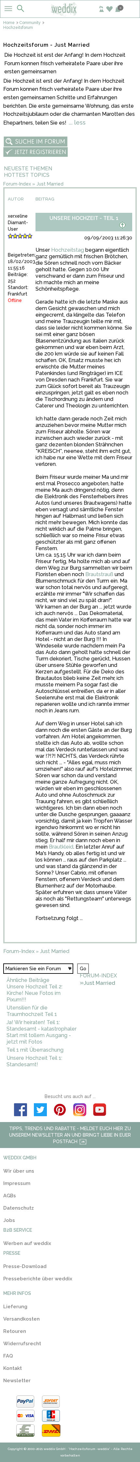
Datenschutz (18, 1208)
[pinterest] (60, 1110)
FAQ (8, 1356)
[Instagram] (80, 1110)
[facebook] (20, 1110)
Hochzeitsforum (18, 28)
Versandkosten (21, 1319)
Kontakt (12, 1368)
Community (30, 22)
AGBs (9, 1196)
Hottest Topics (26, 175)
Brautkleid (61, 847)
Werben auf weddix (27, 1243)
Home (9, 22)
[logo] (70, 14)
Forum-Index (17, 184)
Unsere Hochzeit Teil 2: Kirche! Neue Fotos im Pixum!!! (35, 993)
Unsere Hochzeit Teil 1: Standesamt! (34, 1061)
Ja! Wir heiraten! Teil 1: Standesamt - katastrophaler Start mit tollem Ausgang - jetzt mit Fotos (42, 1032)
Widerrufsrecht (22, 1344)
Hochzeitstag (67, 250)
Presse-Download (25, 1266)
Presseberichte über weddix (37, 1279)
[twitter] (40, 1110)
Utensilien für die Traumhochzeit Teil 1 (32, 1011)
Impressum (16, 1183)
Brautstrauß (99, 574)
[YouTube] (100, 1110)
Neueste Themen (28, 168)
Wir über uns (18, 1171)
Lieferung (15, 1307)
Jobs (9, 1220)
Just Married (49, 184)
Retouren (14, 1331)
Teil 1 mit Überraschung (35, 1050)
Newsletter (17, 1380)
